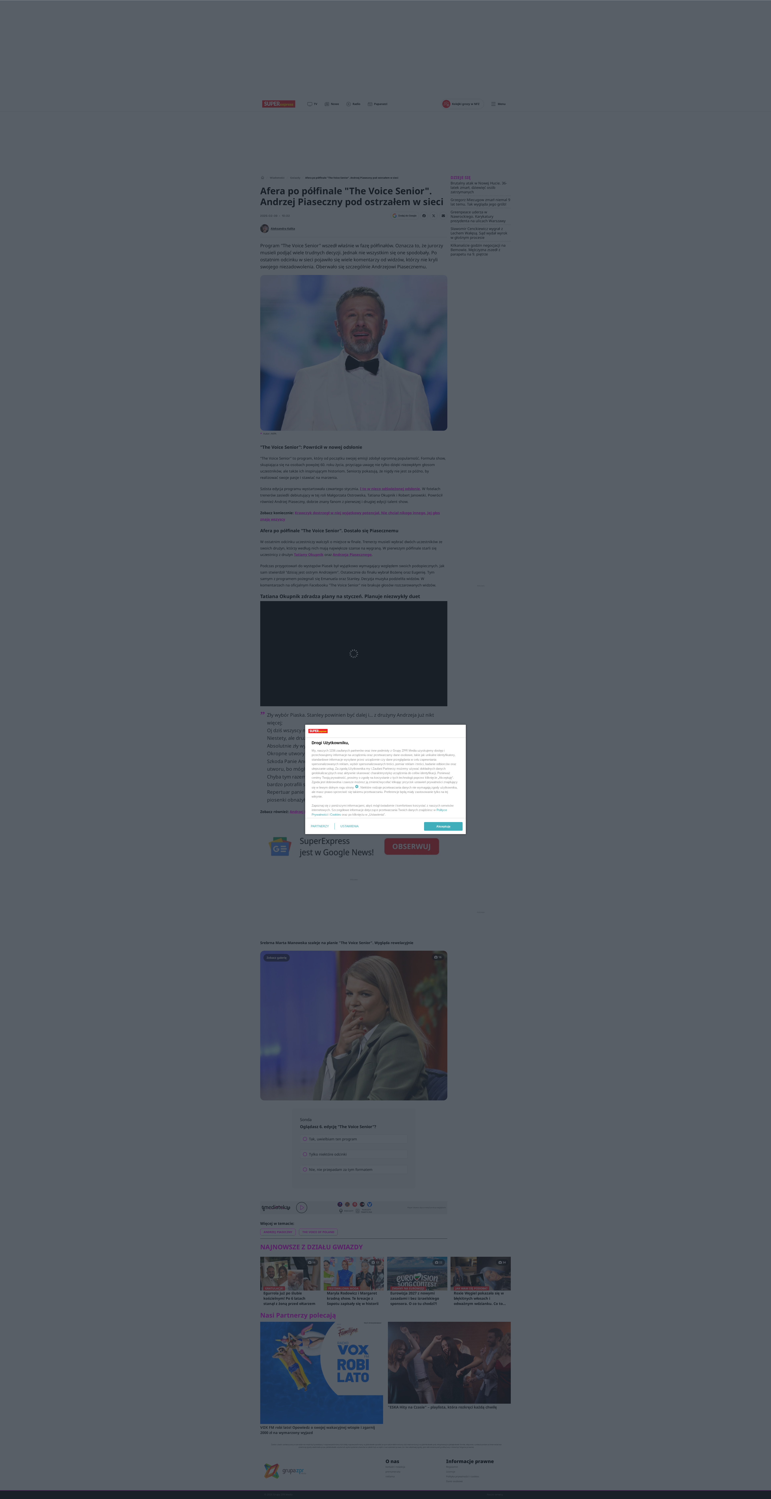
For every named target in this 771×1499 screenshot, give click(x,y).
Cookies (335, 814)
